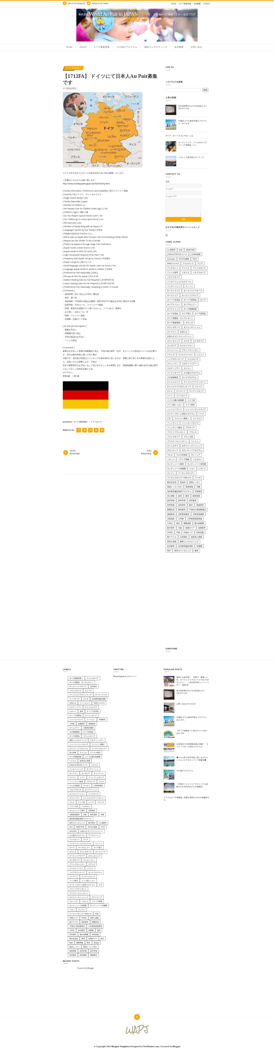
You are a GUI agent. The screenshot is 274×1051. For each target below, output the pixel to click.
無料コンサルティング (155, 46)
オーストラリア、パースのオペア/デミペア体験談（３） (192, 143)
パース (201, 414)
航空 (191, 505)
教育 (187, 496)
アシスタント (172, 268)
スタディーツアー (189, 363)
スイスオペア (193, 359)
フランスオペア (173, 436)
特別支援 (200, 532)
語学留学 (182, 505)
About (173, 3)
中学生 (170, 532)
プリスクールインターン (177, 441)
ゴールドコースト (185, 354)
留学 (169, 550)
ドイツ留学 (190, 404)
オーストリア (172, 295)
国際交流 (171, 509)
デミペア (198, 386)
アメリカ (185, 268)
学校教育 (198, 491)
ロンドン (171, 473)
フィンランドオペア (190, 423)
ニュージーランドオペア (196, 409)
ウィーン (189, 286)
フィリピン (197, 418)
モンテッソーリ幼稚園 (176, 468)
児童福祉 (171, 518)
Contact (207, 3)
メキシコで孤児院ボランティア (191, 157)
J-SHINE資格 (196, 254)
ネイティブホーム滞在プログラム (181, 414)
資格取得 (171, 514)
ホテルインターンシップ (192, 445)
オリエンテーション (192, 327)
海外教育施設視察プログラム (179, 491)
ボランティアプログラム (192, 450)
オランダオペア (173, 327)
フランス (193, 432)
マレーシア (195, 455)
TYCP (195, 259)
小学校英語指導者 (194, 518)
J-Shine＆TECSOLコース (177, 254)
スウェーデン (172, 363)
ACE (180, 250)
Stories (75, 453)
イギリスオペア (199, 272)
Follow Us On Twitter (100, 3)
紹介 (178, 523)
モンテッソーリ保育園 (196, 464)
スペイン (187, 368)
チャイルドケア (173, 382)
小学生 (170, 523)
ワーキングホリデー (186, 473)
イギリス (185, 272)
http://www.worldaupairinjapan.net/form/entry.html (86, 183)
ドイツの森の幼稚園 (175, 400)
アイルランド (188, 263)
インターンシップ (174, 286)
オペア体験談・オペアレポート (180, 318)
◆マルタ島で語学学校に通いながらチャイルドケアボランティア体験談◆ (192, 758)
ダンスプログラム (189, 377)
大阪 (180, 527)
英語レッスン (194, 482)
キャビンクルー (186, 345)
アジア (200, 263)
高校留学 (200, 505)
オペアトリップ (173, 309)
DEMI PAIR (190, 250)
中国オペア (188, 532)
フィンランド (172, 423)
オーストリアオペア (190, 295)
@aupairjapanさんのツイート (125, 676)
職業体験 (187, 523)
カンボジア (171, 345)
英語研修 (189, 486)
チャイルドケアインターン (195, 382)
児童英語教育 (183, 514)
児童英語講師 (198, 514)
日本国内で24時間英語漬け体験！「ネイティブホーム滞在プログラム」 (192, 745)
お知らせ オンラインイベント (179, 336)
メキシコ (171, 459)
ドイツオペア (96, 421)
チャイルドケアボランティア (179, 386)
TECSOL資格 (184, 258)
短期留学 (202, 527)
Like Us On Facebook (76, 3)
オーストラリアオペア (193, 290)
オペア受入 (186, 313)
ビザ (169, 418)
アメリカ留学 (172, 272)
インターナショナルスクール (179, 281)
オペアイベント (173, 304)
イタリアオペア (173, 277)
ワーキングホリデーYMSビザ (179, 477)
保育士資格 (171, 541)
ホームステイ (172, 445)
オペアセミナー (190, 304)
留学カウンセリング (182, 550)
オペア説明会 (200, 313)
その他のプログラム (127, 46)
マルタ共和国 (181, 455)
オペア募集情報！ (73, 68)
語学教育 (193, 500)
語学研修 (171, 505)
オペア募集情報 (185, 3)
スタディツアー (173, 368)
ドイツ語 (191, 400)
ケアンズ (171, 354)
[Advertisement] (187, 600)
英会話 (183, 482)
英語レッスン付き (174, 486)
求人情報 (171, 496)
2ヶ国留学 (171, 249)
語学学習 (182, 500)
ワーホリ (198, 477)
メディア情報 (183, 459)
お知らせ (183, 331)
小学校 (181, 518)
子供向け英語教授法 (197, 509)
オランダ (189, 322)
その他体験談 (172, 377)
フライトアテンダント (176, 432)
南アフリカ (171, 537)
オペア (203, 300)
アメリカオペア (199, 268)
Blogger (90, 968)
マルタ (170, 455)
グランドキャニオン (190, 350)
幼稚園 (199, 546)
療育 (196, 550)
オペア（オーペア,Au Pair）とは (179, 136)
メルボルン (197, 459)
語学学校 (171, 500)
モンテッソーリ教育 (175, 464)
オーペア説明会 (190, 300)
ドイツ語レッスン (174, 404)
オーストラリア (173, 290)
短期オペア (190, 527)
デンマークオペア (196, 391)
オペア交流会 (172, 313)
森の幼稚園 (199, 523)
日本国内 (183, 537)
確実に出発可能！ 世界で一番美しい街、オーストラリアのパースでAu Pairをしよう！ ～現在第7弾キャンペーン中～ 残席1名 (193, 681)
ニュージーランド (174, 409)
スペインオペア (173, 372)
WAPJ (137, 17)
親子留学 (171, 527)
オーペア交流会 (173, 300)
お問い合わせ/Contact (186, 704)
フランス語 (188, 436)
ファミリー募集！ (181, 418)
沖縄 (198, 486)
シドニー (200, 354)
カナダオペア (198, 341)
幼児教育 (171, 546)
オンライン (171, 331)
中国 (178, 532)
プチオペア (190, 427)
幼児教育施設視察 (185, 546)
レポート (202, 468)
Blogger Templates (121, 1046)
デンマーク (181, 391)
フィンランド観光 (174, 427)
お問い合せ (196, 46)
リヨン (192, 468)
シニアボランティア (175, 359)
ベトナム (195, 441)
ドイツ (170, 395)
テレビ (170, 391)
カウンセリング (173, 341)
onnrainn (171, 259)
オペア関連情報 (190, 309)
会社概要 (197, 3)
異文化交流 (171, 482)
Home (69, 46)
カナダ (186, 341)
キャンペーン (172, 350)
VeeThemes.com (151, 1046)
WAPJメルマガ (173, 263)
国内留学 (182, 509)
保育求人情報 (196, 537)
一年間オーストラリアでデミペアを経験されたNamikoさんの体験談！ (192, 785)
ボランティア (172, 450)
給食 (180, 496)
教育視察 (196, 496)
